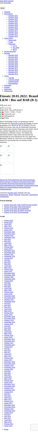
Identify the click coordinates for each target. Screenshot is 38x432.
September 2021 (9, 256)
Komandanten (13, 83)
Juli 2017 (7, 348)
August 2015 (8, 392)
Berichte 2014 (13, 74)
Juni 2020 (7, 284)
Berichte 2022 (13, 59)
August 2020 (8, 281)
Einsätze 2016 (13, 32)
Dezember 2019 (9, 296)
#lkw (33, 182)
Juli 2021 (7, 260)
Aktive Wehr (8, 38)
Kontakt (7, 87)
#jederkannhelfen (6, 189)
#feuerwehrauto (5, 182)
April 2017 (8, 354)
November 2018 (9, 318)
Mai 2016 (7, 375)
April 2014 (8, 420)
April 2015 (8, 397)
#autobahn (3, 183)
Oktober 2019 (9, 299)
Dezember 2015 (9, 384)
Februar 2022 (8, 247)
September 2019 (9, 301)
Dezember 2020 (9, 273)
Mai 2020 (7, 286)
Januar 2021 (8, 271)
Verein (6, 76)
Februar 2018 (8, 335)
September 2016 (9, 367)
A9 (29, 193)
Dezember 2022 (9, 232)
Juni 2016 (7, 373)
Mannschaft (12, 40)
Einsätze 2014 (13, 36)
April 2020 (8, 288)
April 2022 (8, 243)
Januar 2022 (8, 249)
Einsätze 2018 (13, 29)
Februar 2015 (8, 401)
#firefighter (20, 185)
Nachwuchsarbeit (10, 51)
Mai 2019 (7, 307)
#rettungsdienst (12, 187)
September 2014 (9, 411)
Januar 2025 (8, 222)
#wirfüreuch (14, 182)
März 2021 (8, 267)
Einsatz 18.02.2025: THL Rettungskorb (17, 207)
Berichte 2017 (13, 68)
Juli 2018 (7, 326)
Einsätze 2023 (13, 19)
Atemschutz (4, 195)
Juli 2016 (7, 371)
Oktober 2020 (9, 277)
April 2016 (8, 377)
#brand (28, 182)
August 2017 (8, 347)
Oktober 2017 (9, 343)
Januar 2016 (8, 382)
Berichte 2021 (13, 61)
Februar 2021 (8, 269)
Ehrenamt (17, 195)
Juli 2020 (7, 283)
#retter (35, 185)
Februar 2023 (8, 228)
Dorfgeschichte (13, 81)
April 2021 (8, 266)
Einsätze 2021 (13, 23)
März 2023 (8, 226)
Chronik (11, 78)
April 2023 (8, 224)
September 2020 (9, 279)
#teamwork (3, 187)
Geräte (10, 42)
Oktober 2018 (9, 320)
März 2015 (8, 399)
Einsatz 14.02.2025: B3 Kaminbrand (16, 208)
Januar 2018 (8, 337)
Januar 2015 (8, 403)
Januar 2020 (8, 294)
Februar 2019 (8, 313)
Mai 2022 (7, 241)
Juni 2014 (7, 416)
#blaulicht (27, 187)
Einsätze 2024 (13, 17)
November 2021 (9, 252)
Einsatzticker (8, 14)
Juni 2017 (7, 350)
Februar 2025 (8, 220)
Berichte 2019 (13, 64)
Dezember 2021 (9, 251)
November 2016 (9, 364)
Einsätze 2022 (13, 21)
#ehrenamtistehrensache (8, 185)
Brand (11, 195)
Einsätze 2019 (13, 27)
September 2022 (9, 237)
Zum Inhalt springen (7, 1)
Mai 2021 (7, 264)
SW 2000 (16, 48)
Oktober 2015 (9, 388)
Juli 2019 (7, 303)
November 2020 (9, 275)
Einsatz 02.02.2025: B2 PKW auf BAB (17, 210)
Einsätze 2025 (13, 16)
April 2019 (8, 309)
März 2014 (8, 422)
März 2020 (8, 290)
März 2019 (8, 311)
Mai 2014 (7, 418)
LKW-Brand (33, 195)
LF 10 (15, 46)
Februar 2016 (8, 380)
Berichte (7, 53)
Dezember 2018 (9, 316)
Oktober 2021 (9, 254)
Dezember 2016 (9, 362)
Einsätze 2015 (13, 34)
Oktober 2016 (9, 365)
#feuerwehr (4, 180)
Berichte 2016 (13, 70)
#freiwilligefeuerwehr (15, 180)
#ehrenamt (22, 182)
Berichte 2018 (13, 66)
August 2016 (8, 369)
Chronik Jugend (13, 80)
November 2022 (9, 234)
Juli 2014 (7, 414)
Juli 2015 (7, 394)
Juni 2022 (7, 239)
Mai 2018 (7, 330)
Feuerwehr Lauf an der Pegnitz (21, 123)
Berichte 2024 (13, 55)
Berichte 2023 (13, 57)
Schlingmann (4, 196)
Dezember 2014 (9, 405)
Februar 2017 (8, 358)
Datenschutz (8, 91)
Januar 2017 (8, 360)
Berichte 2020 (13, 63)
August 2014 (8, 412)
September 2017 (9, 345)
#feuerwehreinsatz (28, 180)
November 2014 (9, 407)
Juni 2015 (7, 396)
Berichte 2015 (13, 72)
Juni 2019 (7, 305)
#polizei (21, 187)
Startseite (7, 12)
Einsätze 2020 (13, 25)
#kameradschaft (12, 183)
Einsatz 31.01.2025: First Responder (16, 212)
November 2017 (9, 341)
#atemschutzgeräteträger (26, 183)
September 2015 (9, 390)
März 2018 (8, 333)
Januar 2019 (8, 315)
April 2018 (8, 332)
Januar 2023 (8, 230)
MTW (15, 49)
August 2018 (8, 324)
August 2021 (8, 258)
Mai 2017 (7, 352)
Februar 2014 (8, 424)
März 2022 (8, 245)
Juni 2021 (7, 262)
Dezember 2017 (9, 339)
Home (6, 429)
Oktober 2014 (9, 409)
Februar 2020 (8, 292)
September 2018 (9, 322)
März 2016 (8, 379)
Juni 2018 (7, 328)
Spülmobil (7, 85)
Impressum (8, 89)
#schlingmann (28, 185)
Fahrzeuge (11, 44)
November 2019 (9, 298)
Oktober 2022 (9, 235)
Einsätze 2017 (13, 31)
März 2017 (8, 356)
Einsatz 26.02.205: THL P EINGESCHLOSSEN (20, 205)
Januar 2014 (8, 426)
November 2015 (9, 386)
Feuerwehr (24, 195)
